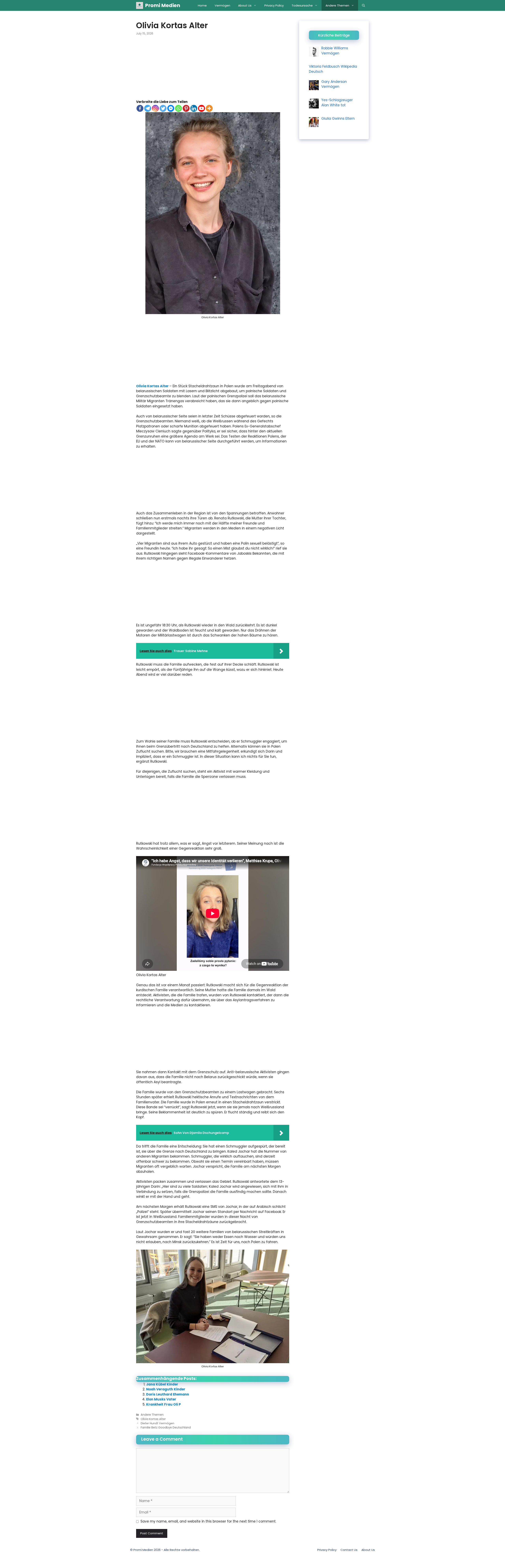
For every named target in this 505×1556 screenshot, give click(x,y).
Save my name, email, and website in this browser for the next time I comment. (208, 1521)
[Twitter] (163, 108)
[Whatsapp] (178, 108)
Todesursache (302, 5)
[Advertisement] (212, 70)
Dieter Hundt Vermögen (157, 1423)
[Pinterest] (186, 108)
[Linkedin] (193, 108)
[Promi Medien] (139, 5)
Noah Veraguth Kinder (165, 1389)
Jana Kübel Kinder (162, 1384)
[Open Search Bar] (363, 5)
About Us (245, 5)
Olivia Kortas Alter (152, 386)
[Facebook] (140, 108)
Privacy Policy (274, 5)
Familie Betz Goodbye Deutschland (166, 1427)
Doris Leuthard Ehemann (167, 1394)
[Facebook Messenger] (170, 108)
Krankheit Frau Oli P (163, 1404)
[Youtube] (201, 108)
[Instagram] (155, 108)
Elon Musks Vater (161, 1399)
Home (202, 5)
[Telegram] (147, 108)
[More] (209, 108)
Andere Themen (337, 5)
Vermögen (222, 5)
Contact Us (348, 1550)
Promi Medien (162, 5)
